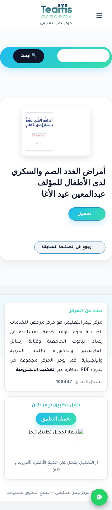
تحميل (85, 214)
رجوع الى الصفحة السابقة (66, 247)
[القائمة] (99, 15)
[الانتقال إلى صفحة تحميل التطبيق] (56, 442)
